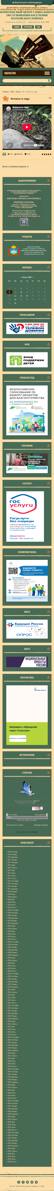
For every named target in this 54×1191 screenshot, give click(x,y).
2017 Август (12, 878)
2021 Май (11, 995)
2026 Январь (12, 1143)
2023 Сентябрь (13, 1069)
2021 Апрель (12, 992)
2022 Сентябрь (13, 1037)
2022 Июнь (12, 1029)
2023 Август (12, 1066)
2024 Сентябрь (13, 1101)
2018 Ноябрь (12, 915)
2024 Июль (12, 1095)
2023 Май (11, 1058)
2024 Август (12, 1098)
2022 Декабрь (13, 1045)
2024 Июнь (12, 1093)
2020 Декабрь (13, 982)
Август (18, 92)
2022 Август (12, 1035)
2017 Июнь (12, 873)
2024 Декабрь (13, 1109)
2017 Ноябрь (12, 886)
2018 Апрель (12, 897)
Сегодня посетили (41, 825)
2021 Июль (12, 1000)
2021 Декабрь (13, 1013)
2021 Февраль (13, 987)
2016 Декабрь (13, 857)
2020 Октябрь (13, 976)
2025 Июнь (12, 1125)
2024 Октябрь (13, 1103)
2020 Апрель (12, 960)
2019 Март (11, 926)
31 (15, 303)
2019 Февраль (13, 923)
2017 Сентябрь (13, 881)
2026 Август (12, 1162)
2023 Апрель (12, 1056)
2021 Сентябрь (13, 1005)
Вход (38, 27)
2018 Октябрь (13, 913)
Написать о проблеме (17, 738)
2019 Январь (12, 921)
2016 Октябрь (13, 852)
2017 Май (11, 870)
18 (21, 296)
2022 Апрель (12, 1024)
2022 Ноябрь (12, 1042)
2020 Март (11, 958)
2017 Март (11, 865)
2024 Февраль (13, 1082)
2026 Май (11, 1154)
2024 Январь (12, 1080)
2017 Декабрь (13, 889)
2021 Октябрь (13, 1008)
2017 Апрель (12, 868)
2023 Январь (12, 1048)
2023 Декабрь (13, 1077)
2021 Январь (12, 984)
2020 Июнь (12, 966)
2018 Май (11, 899)
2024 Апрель (12, 1087)
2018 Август (12, 907)
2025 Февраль (13, 1114)
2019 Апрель (12, 929)
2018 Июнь (12, 902)
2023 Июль (12, 1064)
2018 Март (11, 894)
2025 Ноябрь (12, 1138)
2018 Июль (12, 905)
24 (15, 299)
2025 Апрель (12, 1119)
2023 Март (11, 1053)
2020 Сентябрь (13, 974)
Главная (16, 27)
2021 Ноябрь (12, 1011)
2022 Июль (12, 1032)
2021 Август (12, 1003)
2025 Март (11, 1117)
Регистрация (28, 27)
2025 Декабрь (13, 1140)
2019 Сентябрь (13, 942)
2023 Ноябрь (12, 1074)
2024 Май (11, 1090)
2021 (12, 92)
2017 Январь (12, 860)
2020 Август (12, 971)
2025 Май (11, 1122)
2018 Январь (12, 892)
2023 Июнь (12, 1061)
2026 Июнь (12, 1156)
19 (27, 296)
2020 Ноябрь (12, 979)
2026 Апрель (12, 1151)
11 (21, 292)
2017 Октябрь (13, 884)
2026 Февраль (13, 1146)
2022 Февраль (13, 1019)
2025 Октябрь (13, 1135)
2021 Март (11, 990)
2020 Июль (12, 968)
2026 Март (11, 1148)
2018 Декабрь (13, 918)
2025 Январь (12, 1111)
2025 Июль (12, 1127)
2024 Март (11, 1085)
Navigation (10, 73)
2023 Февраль (13, 1050)
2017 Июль (12, 876)
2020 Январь (12, 952)
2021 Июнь (12, 997)
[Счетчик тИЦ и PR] (37, 810)
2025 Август (12, 1130)
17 (15, 296)
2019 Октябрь (13, 944)
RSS (47, 22)
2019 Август (12, 939)
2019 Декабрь (13, 950)
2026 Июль (12, 1159)
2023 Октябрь (13, 1072)
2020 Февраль (13, 955)
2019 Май (11, 931)
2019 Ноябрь (12, 947)
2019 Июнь (12, 934)
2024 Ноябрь (12, 1106)
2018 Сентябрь (13, 910)
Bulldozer (19, 154)
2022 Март (11, 1021)
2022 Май (11, 1027)
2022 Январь (12, 1016)
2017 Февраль (13, 862)
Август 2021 (27, 277)
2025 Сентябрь (13, 1132)
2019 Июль (12, 937)
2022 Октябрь (13, 1040)
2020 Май (11, 963)
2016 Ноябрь (12, 854)
